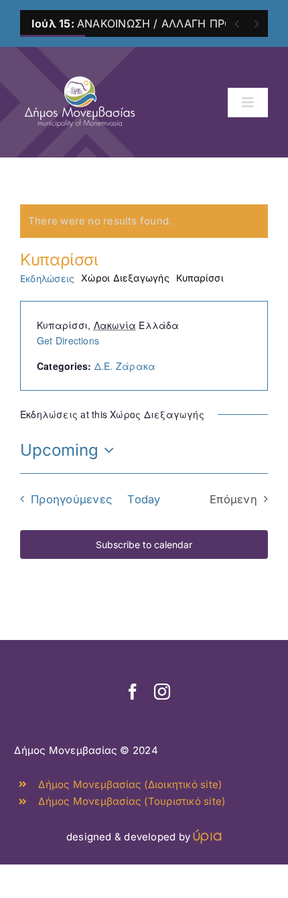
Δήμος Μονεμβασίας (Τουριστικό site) (131, 801)
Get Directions (68, 340)
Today (143, 499)
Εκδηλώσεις (47, 278)
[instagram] (162, 692)
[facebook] (133, 692)
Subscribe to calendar (144, 544)
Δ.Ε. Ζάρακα (124, 366)
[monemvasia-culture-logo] (79, 72)
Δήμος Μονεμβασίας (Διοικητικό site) (130, 784)
